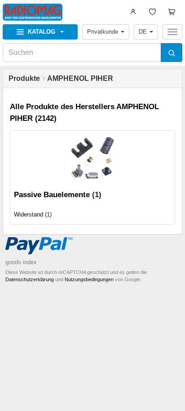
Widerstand (28, 214)
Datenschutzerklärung (29, 279)
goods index (21, 262)
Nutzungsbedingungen (89, 279)
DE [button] (143, 31)
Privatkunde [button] (102, 31)
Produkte (24, 78)
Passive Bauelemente (52, 194)
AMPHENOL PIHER (80, 78)
